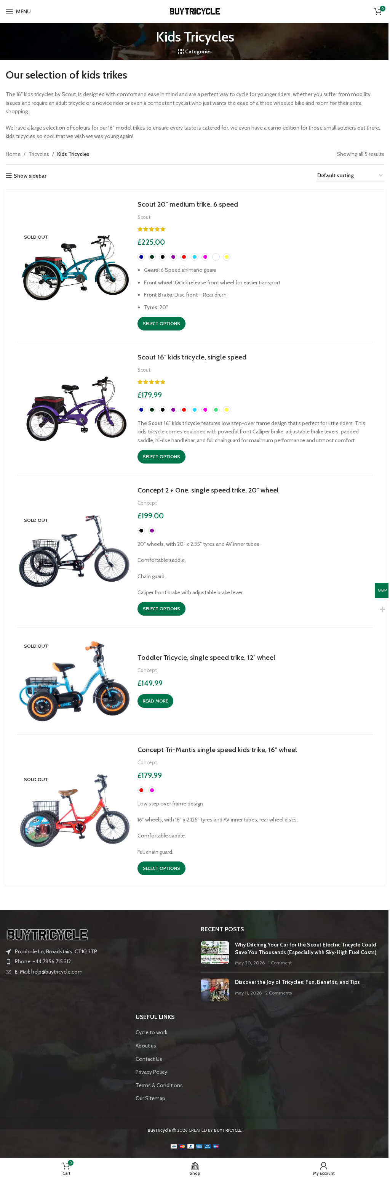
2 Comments (278, 993)
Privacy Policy (151, 1071)
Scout (143, 217)
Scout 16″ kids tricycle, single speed (191, 357)
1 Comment (280, 963)
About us (146, 1045)
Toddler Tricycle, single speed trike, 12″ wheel (206, 657)
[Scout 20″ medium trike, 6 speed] (75, 266)
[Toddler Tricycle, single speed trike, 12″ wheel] (75, 681)
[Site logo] (195, 10)
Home (13, 154)
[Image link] (48, 933)
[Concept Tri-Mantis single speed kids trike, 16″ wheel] (75, 810)
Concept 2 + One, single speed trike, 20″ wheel (208, 490)
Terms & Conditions (159, 1085)
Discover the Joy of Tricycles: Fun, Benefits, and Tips (297, 981)
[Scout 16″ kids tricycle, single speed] (75, 408)
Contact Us (149, 1058)
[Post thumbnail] (215, 954)
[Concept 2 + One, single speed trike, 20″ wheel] (75, 551)
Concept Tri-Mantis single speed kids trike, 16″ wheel (217, 749)
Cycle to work (151, 1032)
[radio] (141, 257)
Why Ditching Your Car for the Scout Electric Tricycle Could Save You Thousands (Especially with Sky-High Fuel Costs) (305, 948)
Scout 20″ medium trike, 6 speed (187, 204)
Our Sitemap (150, 1098)
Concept (147, 503)
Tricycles (39, 154)
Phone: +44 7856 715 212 (43, 961)
